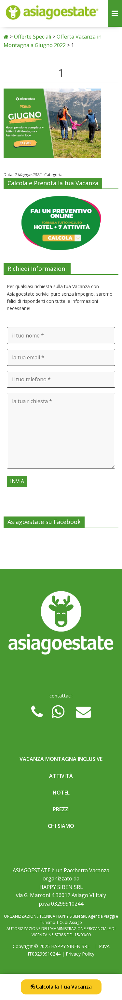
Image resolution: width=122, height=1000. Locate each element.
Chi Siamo (61, 825)
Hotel (61, 792)
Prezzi (61, 809)
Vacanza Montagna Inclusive (61, 758)
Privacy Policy (80, 954)
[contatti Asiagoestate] (61, 625)
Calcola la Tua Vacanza (63, 986)
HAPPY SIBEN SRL (70, 946)
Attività (61, 775)
